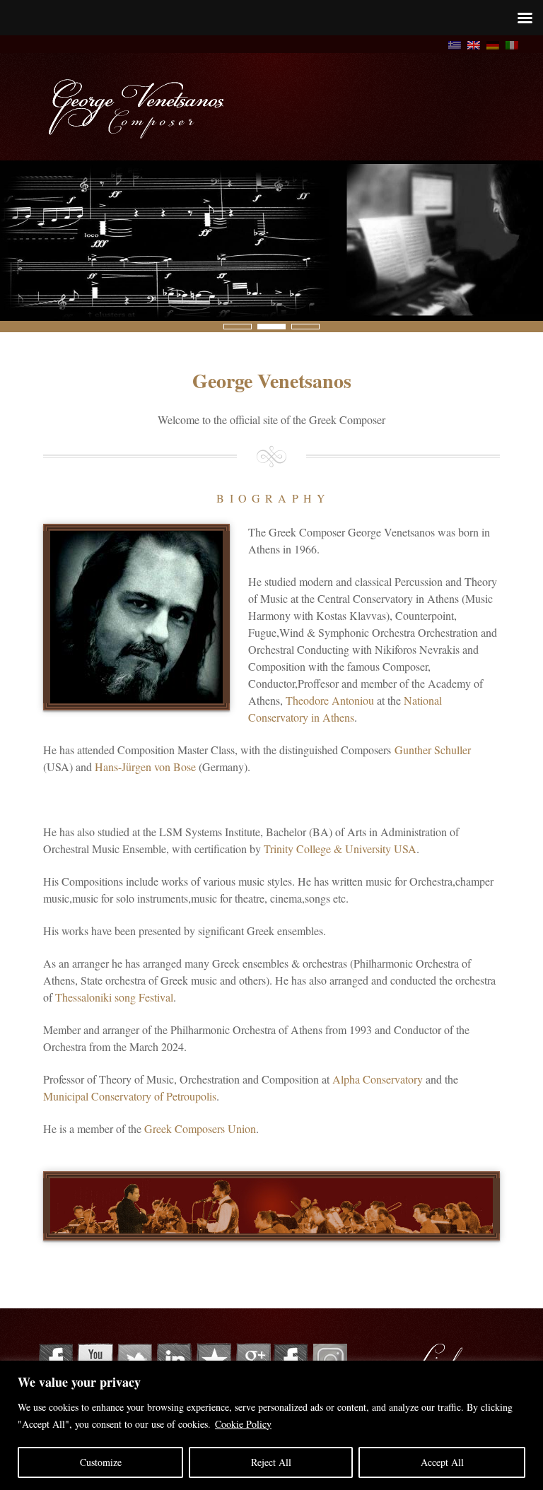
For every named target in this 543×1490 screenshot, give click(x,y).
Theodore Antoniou (330, 700)
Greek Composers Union (200, 1128)
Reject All (271, 1462)
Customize (101, 1462)
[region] (271, 1425)
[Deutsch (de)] (492, 43)
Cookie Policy (243, 1424)
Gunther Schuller (433, 749)
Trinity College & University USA (340, 848)
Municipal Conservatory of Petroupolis (129, 1096)
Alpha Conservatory (377, 1079)
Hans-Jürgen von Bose (145, 766)
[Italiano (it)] (512, 43)
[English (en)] (473, 43)
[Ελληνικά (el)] (454, 43)
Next (8, 326)
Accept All (442, 1462)
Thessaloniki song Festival (114, 997)
